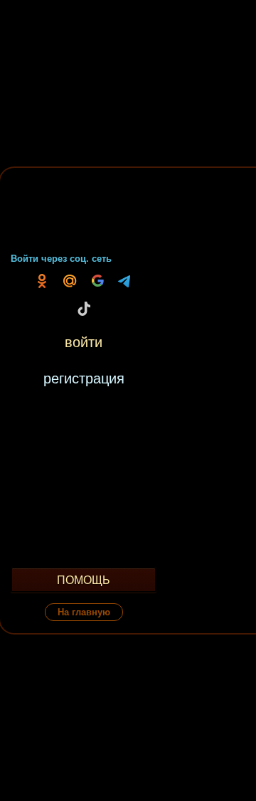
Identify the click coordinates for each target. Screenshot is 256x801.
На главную (84, 612)
